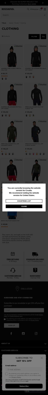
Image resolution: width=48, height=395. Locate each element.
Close (24, 206)
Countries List (24, 201)
